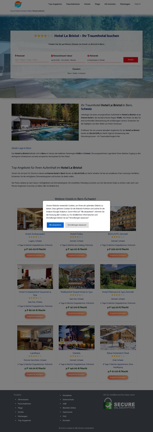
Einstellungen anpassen (77, 225)
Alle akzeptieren (55, 225)
